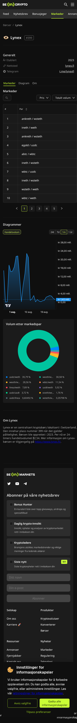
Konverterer (48, 624)
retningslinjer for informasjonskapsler (38, 693)
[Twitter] (9, 484)
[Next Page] (62, 209)
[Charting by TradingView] (8, 305)
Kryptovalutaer (50, 618)
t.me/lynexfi (66, 71)
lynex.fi (69, 65)
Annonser (13, 649)
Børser (7, 25)
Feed (6, 14)
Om (34, 83)
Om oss (11, 618)
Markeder (57, 14)
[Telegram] (25, 484)
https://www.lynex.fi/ (48, 441)
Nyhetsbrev (20, 14)
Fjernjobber (14, 655)
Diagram (24, 83)
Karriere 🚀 (14, 624)
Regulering (48, 655)
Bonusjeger (39, 14)
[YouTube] (17, 484)
